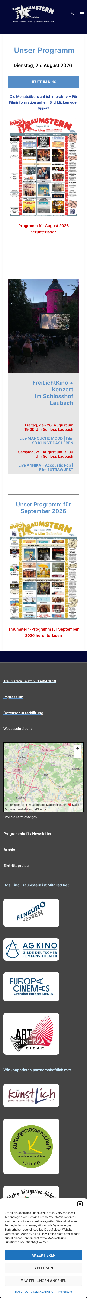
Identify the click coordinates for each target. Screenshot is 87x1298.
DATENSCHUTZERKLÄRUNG (34, 1291)
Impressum (65, 1291)
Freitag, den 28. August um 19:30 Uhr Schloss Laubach (48, 427)
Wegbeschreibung (18, 728)
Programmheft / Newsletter (27, 833)
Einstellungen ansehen (44, 1281)
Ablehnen (43, 1268)
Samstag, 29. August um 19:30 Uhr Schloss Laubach (45, 454)
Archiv (9, 849)
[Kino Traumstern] (33, 13)
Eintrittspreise (16, 865)
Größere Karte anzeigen (20, 817)
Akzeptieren (43, 1255)
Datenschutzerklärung (23, 713)
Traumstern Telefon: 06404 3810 (29, 681)
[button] (80, 1204)
